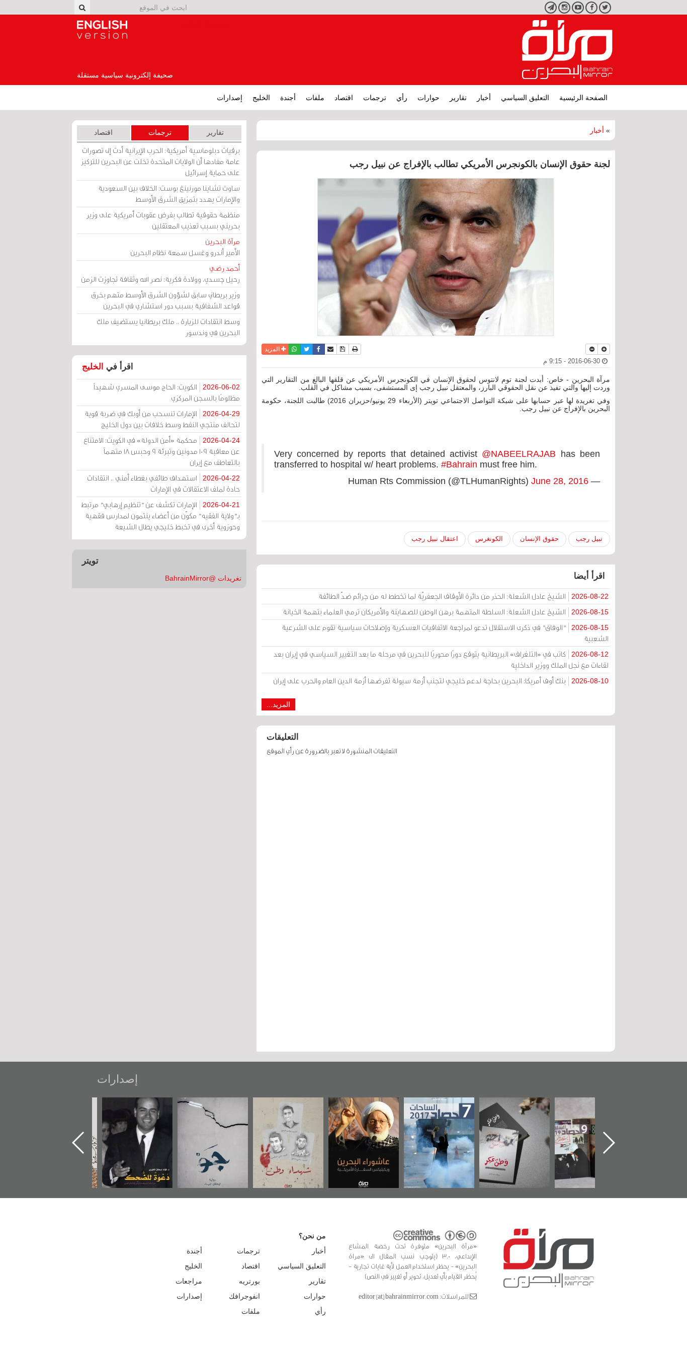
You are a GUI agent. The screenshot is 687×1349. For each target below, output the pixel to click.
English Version (102, 30)
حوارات (428, 98)
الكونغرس (489, 538)
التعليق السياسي (525, 98)
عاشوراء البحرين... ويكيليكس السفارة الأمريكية (449, 1120)
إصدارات (229, 98)
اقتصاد (343, 98)
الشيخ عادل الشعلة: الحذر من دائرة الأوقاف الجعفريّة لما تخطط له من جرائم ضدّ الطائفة (463, 596)
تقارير (458, 98)
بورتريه (249, 1281)
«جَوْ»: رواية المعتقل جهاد (298, 1114)
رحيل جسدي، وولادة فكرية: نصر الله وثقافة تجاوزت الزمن (160, 273)
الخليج (261, 98)
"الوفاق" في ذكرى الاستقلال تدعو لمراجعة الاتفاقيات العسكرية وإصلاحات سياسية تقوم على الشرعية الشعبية (445, 633)
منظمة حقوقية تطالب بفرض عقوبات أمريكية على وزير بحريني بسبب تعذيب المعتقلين (163, 220)
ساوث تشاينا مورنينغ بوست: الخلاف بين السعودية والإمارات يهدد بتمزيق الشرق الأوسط (169, 193)
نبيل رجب (589, 538)
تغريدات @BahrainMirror (203, 578)
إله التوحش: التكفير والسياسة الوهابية (148, 1114)
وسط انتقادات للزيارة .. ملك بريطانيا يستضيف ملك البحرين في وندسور (168, 327)
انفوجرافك (244, 1296)
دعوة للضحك (223, 1108)
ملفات (315, 98)
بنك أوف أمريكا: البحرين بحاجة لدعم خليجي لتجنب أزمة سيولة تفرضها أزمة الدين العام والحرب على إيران (441, 680)
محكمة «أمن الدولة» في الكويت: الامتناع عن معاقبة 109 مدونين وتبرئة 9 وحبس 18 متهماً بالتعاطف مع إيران (161, 451)
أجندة (288, 98)
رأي (401, 98)
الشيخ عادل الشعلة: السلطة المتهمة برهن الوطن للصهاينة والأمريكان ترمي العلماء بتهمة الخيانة (446, 611)
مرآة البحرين (567, 50)
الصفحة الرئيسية (583, 98)
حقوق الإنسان (539, 538)
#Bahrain (459, 464)
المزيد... (278, 704)
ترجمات (374, 98)
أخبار (484, 98)
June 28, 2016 (559, 481)
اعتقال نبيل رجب (434, 538)
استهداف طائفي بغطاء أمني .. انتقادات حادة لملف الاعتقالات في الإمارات (163, 483)
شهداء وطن (374, 1108)
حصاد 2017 (524, 1108)
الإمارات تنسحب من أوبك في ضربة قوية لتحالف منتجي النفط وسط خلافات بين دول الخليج (162, 419)
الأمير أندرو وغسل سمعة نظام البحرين (185, 247)
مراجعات (189, 1281)
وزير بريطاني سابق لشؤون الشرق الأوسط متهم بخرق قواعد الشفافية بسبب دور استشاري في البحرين (165, 300)
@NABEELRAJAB (519, 454)
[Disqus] (436, 908)
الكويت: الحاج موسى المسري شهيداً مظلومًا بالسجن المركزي (167, 392)
